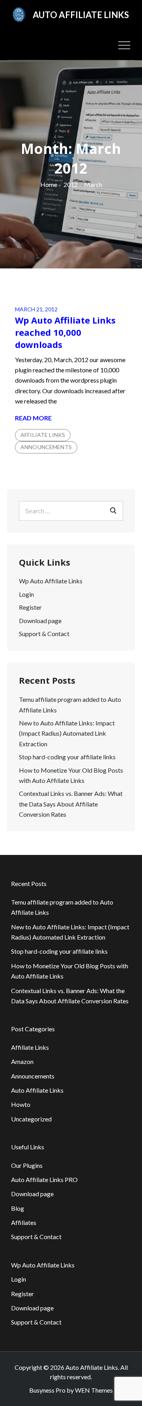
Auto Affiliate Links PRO (44, 1179)
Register (30, 607)
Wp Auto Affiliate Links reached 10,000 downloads (65, 332)
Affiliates (23, 1222)
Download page (40, 620)
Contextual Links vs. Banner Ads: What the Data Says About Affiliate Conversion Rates (71, 804)
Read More (33, 418)
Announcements (46, 447)
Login (26, 594)
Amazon (22, 1061)
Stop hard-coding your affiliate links (67, 756)
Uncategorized (31, 1119)
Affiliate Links (43, 434)
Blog (17, 1208)
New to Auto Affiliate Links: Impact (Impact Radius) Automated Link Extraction (67, 733)
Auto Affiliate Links (81, 14)
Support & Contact (44, 633)
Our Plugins (27, 1165)
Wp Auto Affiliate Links (50, 581)
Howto (20, 1104)
